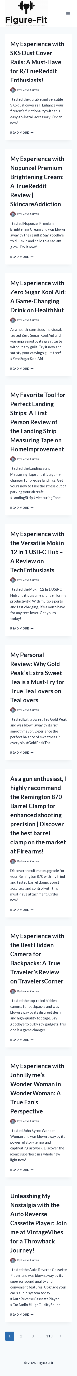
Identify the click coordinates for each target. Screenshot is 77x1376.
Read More (22, 132)
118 (49, 1336)
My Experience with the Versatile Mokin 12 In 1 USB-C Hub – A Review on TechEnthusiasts (37, 552)
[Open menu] (68, 13)
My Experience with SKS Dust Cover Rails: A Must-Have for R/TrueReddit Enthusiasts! (37, 62)
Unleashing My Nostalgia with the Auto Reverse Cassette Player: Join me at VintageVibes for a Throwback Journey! (38, 1223)
